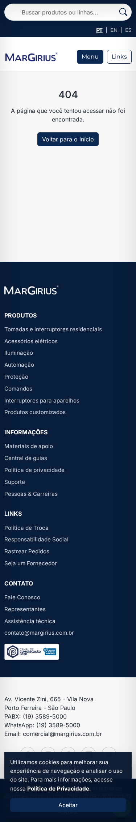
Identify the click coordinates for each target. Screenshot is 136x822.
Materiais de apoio (28, 446)
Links (119, 56)
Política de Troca (26, 527)
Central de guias (25, 458)
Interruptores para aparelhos (41, 400)
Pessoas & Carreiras (31, 493)
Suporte (14, 481)
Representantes (25, 609)
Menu (90, 56)
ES (128, 30)
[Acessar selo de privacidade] (31, 652)
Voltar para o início (68, 139)
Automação (19, 364)
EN (114, 30)
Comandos (18, 388)
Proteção (16, 376)
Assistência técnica (29, 621)
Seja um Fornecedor (30, 563)
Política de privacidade (34, 470)
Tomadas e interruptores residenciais (53, 329)
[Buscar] (123, 12)
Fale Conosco (22, 597)
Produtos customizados (35, 412)
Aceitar (68, 805)
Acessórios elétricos (31, 341)
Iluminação (18, 352)
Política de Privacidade (58, 788)
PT (99, 30)
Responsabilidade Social (36, 539)
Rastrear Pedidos (26, 551)
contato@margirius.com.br (39, 632)
